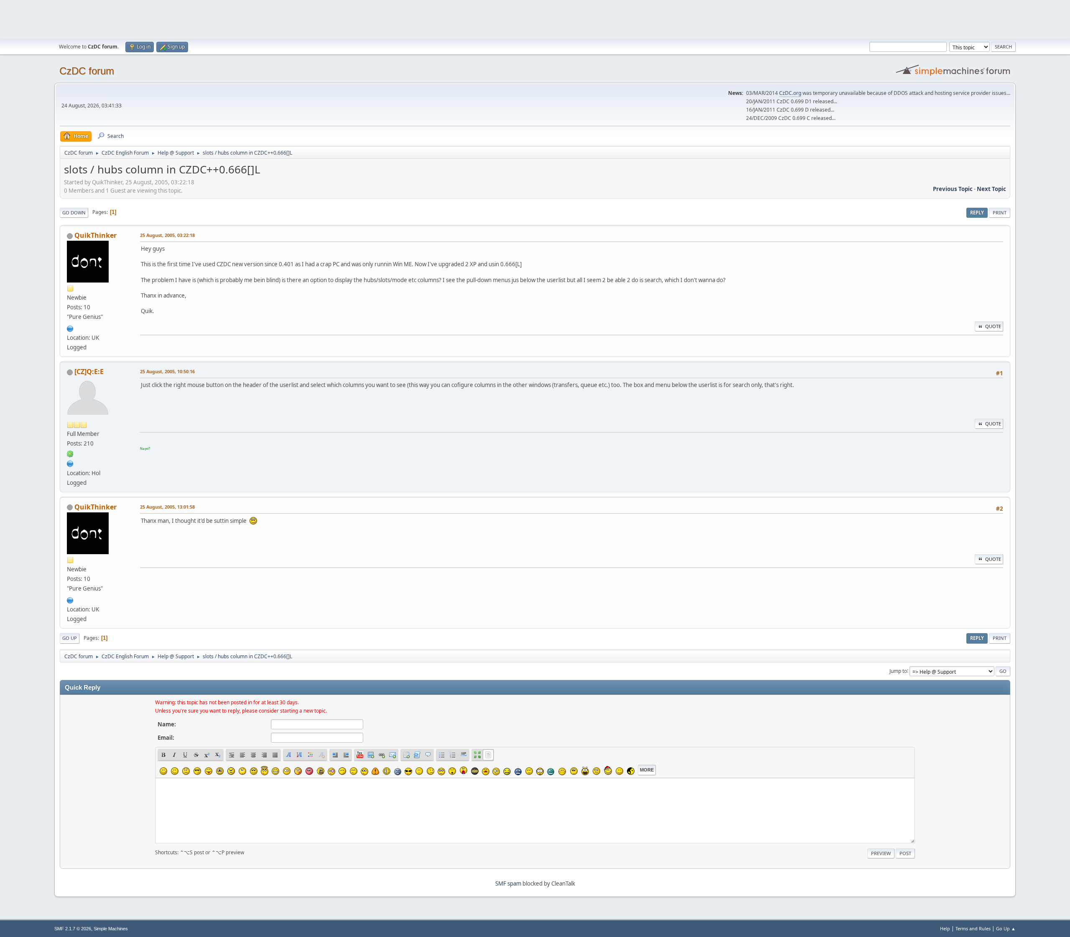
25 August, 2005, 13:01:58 (167, 507)
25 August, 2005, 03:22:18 (167, 235)
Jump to (898, 670)
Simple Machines (111, 928)
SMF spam (508, 883)
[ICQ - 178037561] (70, 453)
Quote (993, 326)
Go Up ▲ (1006, 928)
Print (999, 212)
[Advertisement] (535, 19)
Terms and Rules (973, 928)
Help (945, 928)
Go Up (69, 638)
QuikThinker (95, 235)
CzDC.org (790, 93)
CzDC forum (86, 70)
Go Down (74, 212)
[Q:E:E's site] (70, 462)
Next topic (991, 189)
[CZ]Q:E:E (89, 371)
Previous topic (953, 189)
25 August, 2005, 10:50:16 (167, 371)
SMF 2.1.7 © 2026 (72, 928)
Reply (977, 212)
